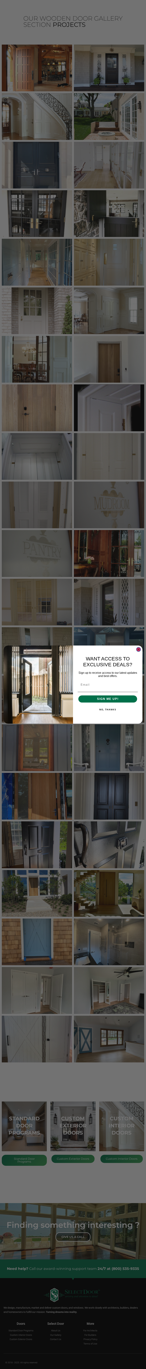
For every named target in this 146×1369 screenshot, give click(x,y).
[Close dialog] (138, 649)
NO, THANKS (107, 709)
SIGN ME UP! (108, 698)
